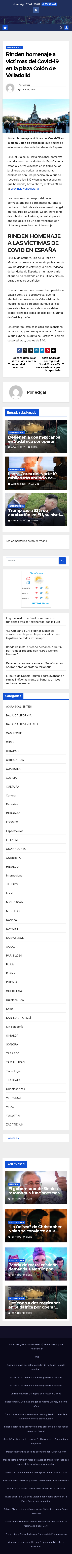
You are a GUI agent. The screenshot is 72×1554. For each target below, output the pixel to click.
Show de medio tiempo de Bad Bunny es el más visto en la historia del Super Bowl (36, 1523)
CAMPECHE (14, 733)
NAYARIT (12, 929)
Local (9, 893)
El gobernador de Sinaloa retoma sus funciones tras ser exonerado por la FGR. (33, 1192)
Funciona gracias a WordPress (25, 1344)
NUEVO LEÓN (15, 937)
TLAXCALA (13, 1080)
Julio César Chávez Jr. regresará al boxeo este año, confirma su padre (36, 1441)
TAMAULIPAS (15, 1062)
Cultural (11, 795)
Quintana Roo (15, 1000)
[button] (61, 27)
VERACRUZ (13, 1097)
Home (36, 1356)
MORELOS (13, 911)
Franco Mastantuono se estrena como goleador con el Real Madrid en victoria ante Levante (36, 1416)
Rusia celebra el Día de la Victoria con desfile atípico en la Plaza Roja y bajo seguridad (36, 1498)
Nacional (12, 920)
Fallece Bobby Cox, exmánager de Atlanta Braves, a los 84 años (36, 1403)
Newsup (55, 1344)
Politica (10, 973)
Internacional (14, 48)
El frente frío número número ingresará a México (36, 1377)
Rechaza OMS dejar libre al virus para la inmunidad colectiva (24, 363)
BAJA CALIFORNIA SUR (22, 724)
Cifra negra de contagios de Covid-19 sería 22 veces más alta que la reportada (48, 364)
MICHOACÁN (14, 902)
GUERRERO (13, 857)
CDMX (10, 742)
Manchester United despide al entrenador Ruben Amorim (36, 1451)
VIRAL (10, 1106)
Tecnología (13, 1071)
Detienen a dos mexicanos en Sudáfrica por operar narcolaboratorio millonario (35, 441)
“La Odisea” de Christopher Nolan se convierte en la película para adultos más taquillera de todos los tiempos (33, 634)
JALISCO (12, 884)
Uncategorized (15, 1089)
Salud (9, 1009)
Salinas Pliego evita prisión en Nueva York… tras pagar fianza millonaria (36, 1511)
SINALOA (12, 1035)
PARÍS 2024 (14, 955)
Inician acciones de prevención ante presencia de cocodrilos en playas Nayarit (36, 1428)
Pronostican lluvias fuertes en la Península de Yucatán (36, 1488)
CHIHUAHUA (15, 760)
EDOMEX (12, 822)
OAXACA (12, 946)
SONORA (12, 1044)
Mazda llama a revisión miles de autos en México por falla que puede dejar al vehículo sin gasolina (36, 1461)
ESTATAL (12, 840)
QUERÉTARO (14, 991)
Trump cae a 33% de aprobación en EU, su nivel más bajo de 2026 (34, 514)
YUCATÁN (13, 1115)
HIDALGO (12, 866)
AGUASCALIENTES (19, 706)
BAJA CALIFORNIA (19, 715)
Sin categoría (14, 1026)
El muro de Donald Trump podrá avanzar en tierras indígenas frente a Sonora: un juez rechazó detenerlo (35, 679)
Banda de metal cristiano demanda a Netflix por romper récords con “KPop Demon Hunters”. (34, 650)
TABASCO (12, 1053)
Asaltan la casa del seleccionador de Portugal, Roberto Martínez (36, 1367)
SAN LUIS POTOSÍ (18, 1017)
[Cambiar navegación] (33, 27)
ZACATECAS (14, 1124)
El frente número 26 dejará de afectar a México (36, 1393)
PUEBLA (11, 982)
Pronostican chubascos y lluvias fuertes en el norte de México (36, 1480)
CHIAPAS (12, 751)
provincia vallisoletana (25, 188)
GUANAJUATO (16, 848)
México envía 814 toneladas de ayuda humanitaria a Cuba (36, 1472)
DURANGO (13, 813)
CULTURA (12, 786)
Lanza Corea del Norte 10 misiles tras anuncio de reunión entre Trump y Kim (35, 478)
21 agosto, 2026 (22, 1198)
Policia (10, 964)
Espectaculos (14, 831)
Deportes (12, 804)
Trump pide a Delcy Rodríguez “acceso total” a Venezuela (36, 1534)
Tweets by (12, 1138)
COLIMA (11, 777)
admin (35, 447)
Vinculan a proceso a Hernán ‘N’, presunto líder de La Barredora (36, 1544)
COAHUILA (13, 768)
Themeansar (36, 1348)
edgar (26, 85)
